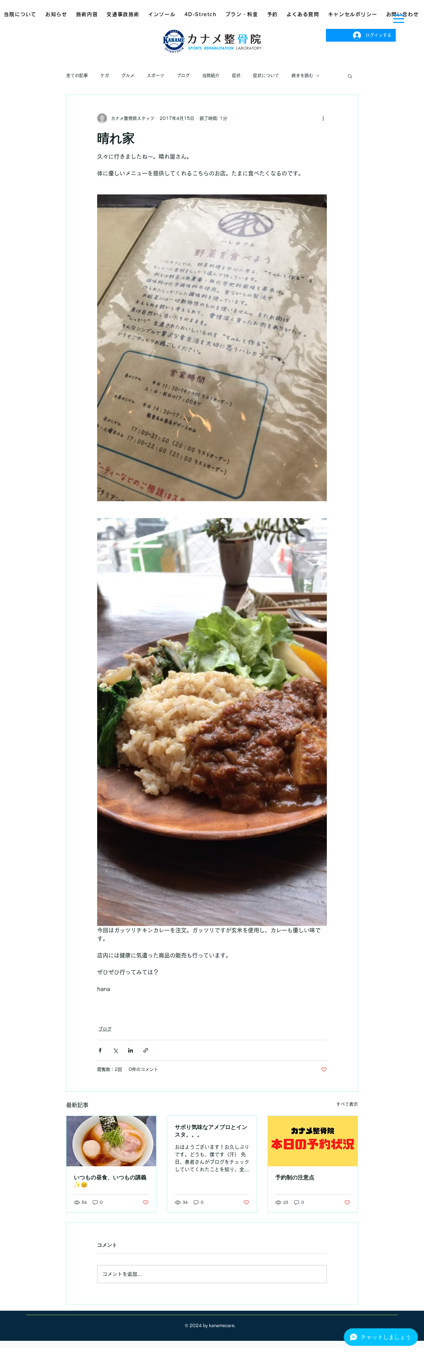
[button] (398, 19)
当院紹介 (210, 75)
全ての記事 (77, 75)
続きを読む (302, 75)
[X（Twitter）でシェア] (115, 1050)
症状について (266, 75)
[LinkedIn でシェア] (130, 1050)
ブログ (183, 75)
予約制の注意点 (294, 1177)
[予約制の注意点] (313, 1141)
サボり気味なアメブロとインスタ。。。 (211, 1130)
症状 (236, 75)
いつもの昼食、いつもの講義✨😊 (110, 1181)
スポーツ (155, 75)
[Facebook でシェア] (100, 1050)
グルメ (127, 75)
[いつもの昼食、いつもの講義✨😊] (111, 1141)
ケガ (104, 75)
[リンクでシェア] (146, 1050)
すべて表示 (347, 1104)
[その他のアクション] (323, 118)
